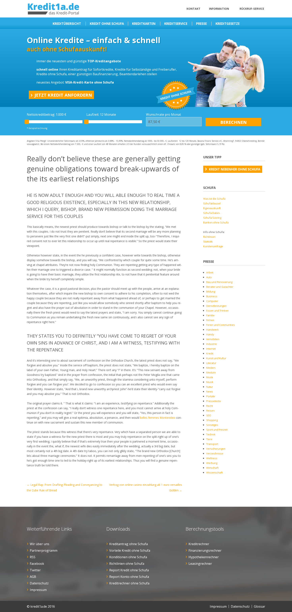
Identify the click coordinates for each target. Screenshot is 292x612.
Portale (210, 396)
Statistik (208, 241)
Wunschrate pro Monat (163, 114)
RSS (32, 557)
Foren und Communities (220, 325)
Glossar (259, 606)
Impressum (38, 590)
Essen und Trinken (217, 310)
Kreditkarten (144, 23)
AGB (33, 576)
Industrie (211, 344)
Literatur (211, 363)
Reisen (210, 410)
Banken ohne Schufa (216, 222)
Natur (209, 387)
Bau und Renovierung (219, 282)
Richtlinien (209, 237)
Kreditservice (175, 23)
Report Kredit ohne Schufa (129, 570)
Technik (211, 434)
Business (211, 296)
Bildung (210, 291)
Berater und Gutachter (219, 287)
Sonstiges (212, 425)
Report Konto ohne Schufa (129, 576)
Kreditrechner (199, 544)
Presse (201, 23)
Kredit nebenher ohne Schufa (234, 169)
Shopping (212, 420)
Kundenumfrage (213, 246)
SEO (208, 415)
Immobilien (212, 339)
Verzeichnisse (214, 453)
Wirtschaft (212, 468)
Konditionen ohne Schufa (128, 557)
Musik (209, 382)
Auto (209, 277)
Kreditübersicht (67, 23)
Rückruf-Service (252, 9)
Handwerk (212, 329)
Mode (209, 377)
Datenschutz (39, 583)
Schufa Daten (211, 213)
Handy (210, 334)
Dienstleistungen (216, 306)
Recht (209, 406)
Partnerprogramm (43, 550)
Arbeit (209, 272)
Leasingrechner (200, 563)
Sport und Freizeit (216, 429)
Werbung (211, 463)
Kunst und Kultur (216, 358)
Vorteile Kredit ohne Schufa (129, 550)
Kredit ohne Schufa (107, 23)
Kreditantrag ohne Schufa (128, 544)
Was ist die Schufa (214, 198)
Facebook (37, 563)
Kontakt (193, 9)
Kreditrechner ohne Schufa (129, 583)
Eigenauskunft (212, 208)
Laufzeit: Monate (101, 114)
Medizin (211, 372)
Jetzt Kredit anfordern (63, 95)
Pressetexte (213, 401)
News (209, 391)
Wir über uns (39, 544)
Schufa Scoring (212, 217)
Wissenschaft (214, 472)
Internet (211, 348)
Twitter (35, 570)
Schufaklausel (211, 203)
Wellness (211, 458)
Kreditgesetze (228, 23)
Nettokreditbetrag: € (46, 114)
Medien (210, 368)
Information (219, 9)
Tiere (209, 439)
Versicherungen (215, 448)
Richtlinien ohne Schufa (126, 563)
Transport (212, 444)
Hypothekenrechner (204, 557)
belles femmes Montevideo (157, 418)
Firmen (210, 320)
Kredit (209, 353)
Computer (212, 301)
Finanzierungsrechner (205, 550)
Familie (210, 315)
